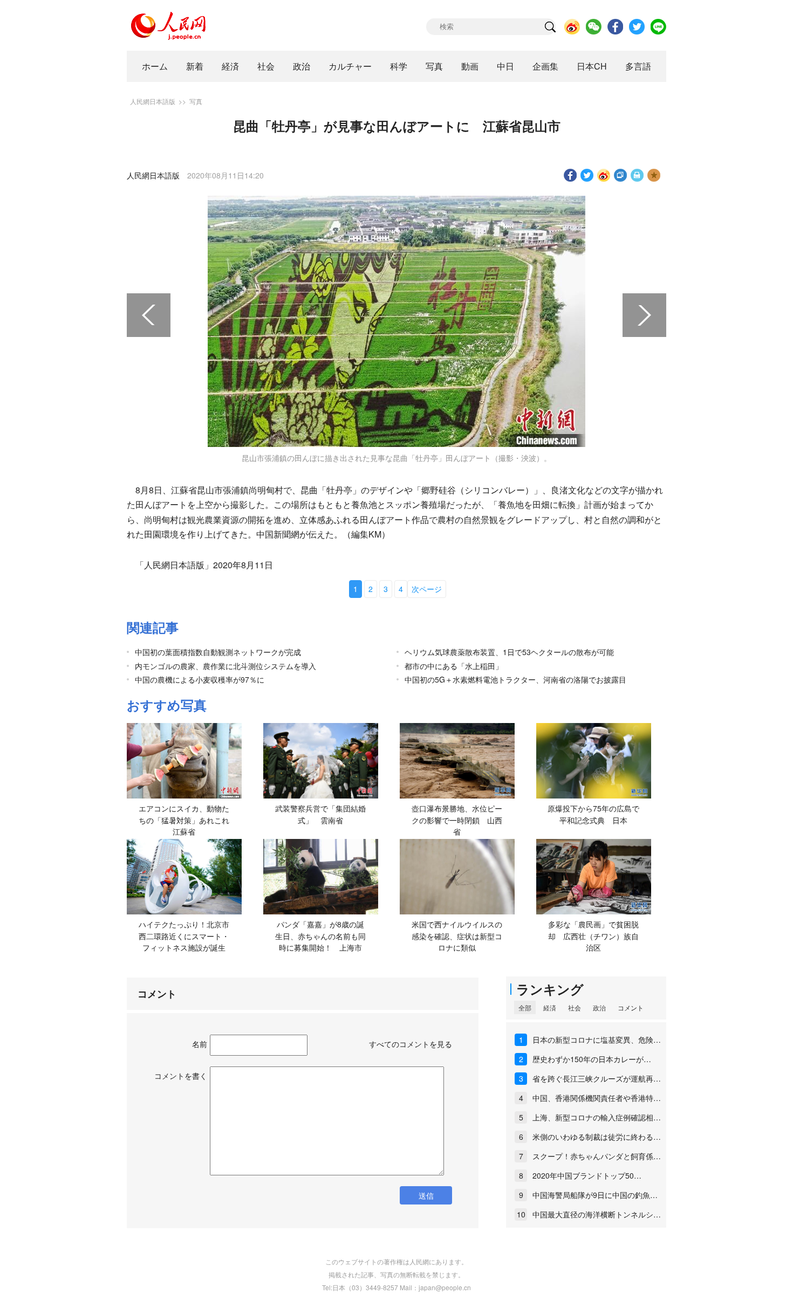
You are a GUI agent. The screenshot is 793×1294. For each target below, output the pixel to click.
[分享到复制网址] (620, 175)
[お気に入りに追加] (654, 175)
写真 (434, 66)
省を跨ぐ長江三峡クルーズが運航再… (596, 1078)
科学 (398, 66)
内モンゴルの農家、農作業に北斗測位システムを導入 (225, 665)
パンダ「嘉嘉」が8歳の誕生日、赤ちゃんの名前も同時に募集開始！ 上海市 (320, 936)
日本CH (592, 66)
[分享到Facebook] (570, 175)
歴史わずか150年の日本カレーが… (591, 1059)
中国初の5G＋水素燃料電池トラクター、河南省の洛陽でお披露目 (515, 679)
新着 (194, 66)
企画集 (545, 66)
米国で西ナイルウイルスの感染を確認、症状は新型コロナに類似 (457, 936)
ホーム (155, 66)
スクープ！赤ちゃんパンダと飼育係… (596, 1156)
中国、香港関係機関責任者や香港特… (596, 1097)
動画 (469, 66)
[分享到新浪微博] (604, 175)
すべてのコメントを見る (410, 1043)
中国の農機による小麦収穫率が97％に (199, 679)
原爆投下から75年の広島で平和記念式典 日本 (593, 814)
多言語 (638, 66)
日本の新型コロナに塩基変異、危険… (596, 1039)
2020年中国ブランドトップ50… (586, 1175)
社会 (266, 66)
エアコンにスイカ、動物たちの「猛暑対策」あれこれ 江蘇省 (188, 820)
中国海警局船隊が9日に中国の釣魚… (595, 1194)
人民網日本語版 (152, 101)
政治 (301, 66)
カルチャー (350, 66)
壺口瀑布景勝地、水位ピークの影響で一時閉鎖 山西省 (457, 820)
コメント (631, 1007)
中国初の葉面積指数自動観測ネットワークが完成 (218, 651)
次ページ (427, 588)
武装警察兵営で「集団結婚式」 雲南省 (320, 814)
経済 (230, 66)
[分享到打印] (637, 175)
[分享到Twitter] (587, 175)
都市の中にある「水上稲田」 (454, 665)
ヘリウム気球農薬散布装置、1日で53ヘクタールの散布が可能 (509, 651)
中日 (505, 66)
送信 (426, 1195)
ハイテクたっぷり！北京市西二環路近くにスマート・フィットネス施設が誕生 (184, 936)
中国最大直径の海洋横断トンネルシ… (596, 1214)
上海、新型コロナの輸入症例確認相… (596, 1117)
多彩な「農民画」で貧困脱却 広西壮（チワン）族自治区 (593, 936)
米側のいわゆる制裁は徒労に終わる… (596, 1136)
